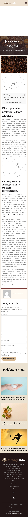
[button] (26, 3)
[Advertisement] (14, 21)
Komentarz (5, 314)
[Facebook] (14, 498)
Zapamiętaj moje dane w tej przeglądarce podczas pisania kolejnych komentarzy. (13, 354)
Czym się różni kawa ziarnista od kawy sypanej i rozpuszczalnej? (14, 101)
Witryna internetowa (7, 345)
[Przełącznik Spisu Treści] (22, 95)
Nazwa (3, 335)
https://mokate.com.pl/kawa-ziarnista (13, 159)
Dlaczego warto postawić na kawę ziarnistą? (14, 98)
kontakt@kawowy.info (15, 514)
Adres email (5, 340)
